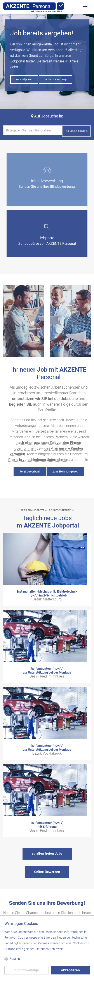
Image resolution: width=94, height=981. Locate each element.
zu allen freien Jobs (47, 853)
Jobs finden (78, 131)
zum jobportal (24, 79)
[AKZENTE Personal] (33, 7)
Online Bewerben (47, 872)
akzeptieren (70, 970)
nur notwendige (26, 970)
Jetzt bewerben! (29, 471)
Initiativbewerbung (55, 79)
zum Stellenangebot (65, 471)
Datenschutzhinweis (49, 949)
